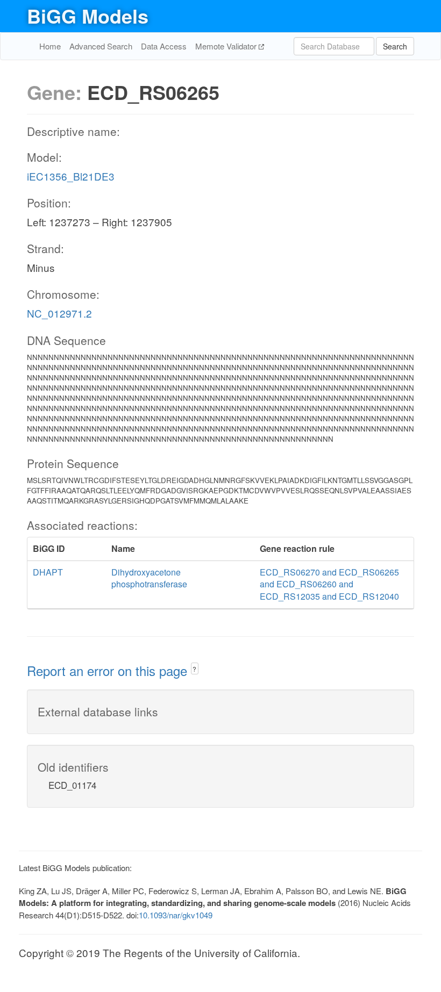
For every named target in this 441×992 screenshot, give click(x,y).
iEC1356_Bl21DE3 (71, 176)
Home (50, 46)
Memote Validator (227, 46)
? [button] (194, 668)
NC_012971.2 (59, 313)
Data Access (164, 46)
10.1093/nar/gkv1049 (175, 915)
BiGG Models (87, 16)
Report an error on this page (109, 670)
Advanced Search (100, 46)
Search (395, 46)
